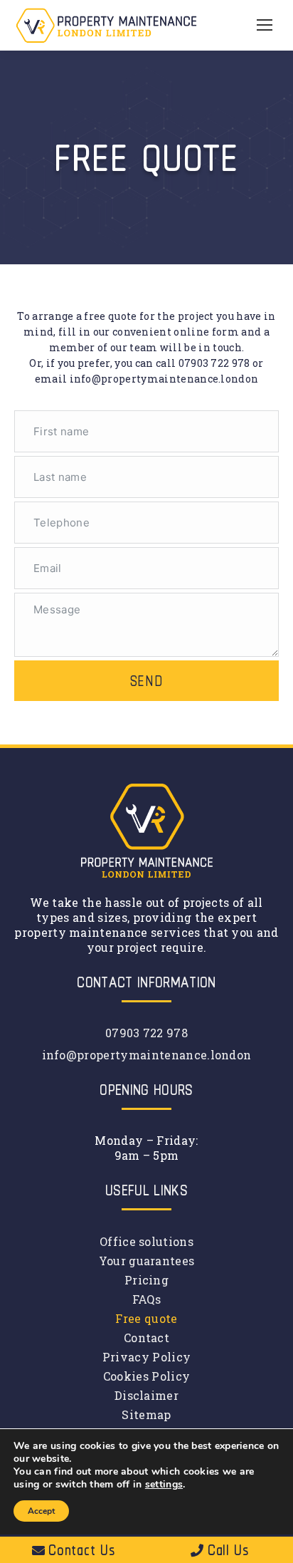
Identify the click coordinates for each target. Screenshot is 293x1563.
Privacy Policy (146, 1356)
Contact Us (81, 1549)
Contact (146, 1337)
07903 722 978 (214, 363)
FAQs (146, 1299)
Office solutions (146, 1241)
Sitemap (146, 1414)
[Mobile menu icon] (264, 25)
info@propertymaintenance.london (164, 378)
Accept (41, 1511)
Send (147, 680)
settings (164, 1484)
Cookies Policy (146, 1376)
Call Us (228, 1549)
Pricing (146, 1279)
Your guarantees (147, 1260)
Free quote (146, 1318)
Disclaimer (146, 1395)
